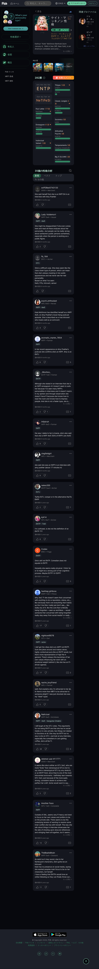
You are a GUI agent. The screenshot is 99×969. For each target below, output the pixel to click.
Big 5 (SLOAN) (61, 157)
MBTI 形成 (9, 76)
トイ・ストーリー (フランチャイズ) (37, 69)
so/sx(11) (39, 146)
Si (48, 100)
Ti (42, 100)
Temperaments (61, 145)
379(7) (57, 88)
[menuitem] (15, 46)
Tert (45, 97)
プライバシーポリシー (62, 945)
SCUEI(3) (58, 159)
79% (41, 85)
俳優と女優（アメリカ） (61, 30)
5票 (64, 119)
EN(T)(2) (58, 106)
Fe (45, 100)
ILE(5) (57, 122)
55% (38, 85)
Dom (38, 97)
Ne (38, 100)
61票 (47, 125)
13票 (44, 143)
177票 (47, 109)
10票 (63, 85)
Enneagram (40, 125)
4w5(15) (39, 132)
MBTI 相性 (9, 81)
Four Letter (40, 109)
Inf (49, 97)
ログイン (92, 3)
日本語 (60, 3)
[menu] (15, 54)
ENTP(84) (39, 111)
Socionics (58, 119)
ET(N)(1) (58, 111)
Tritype (57, 85)
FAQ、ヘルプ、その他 (75, 943)
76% (45, 85)
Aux (42, 97)
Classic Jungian (61, 101)
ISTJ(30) (39, 116)
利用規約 (31, 945)
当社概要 (19, 943)
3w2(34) (39, 127)
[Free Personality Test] (15, 21)
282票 (38, 77)
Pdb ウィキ (9, 72)
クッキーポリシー (44, 945)
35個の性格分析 (43, 170)
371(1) (57, 92)
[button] (62, 121)
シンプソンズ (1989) (48, 70)
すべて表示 (66, 66)
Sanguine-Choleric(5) (62, 148)
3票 (62, 134)
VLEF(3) (57, 136)
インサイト (41, 943)
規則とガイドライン (56, 943)
